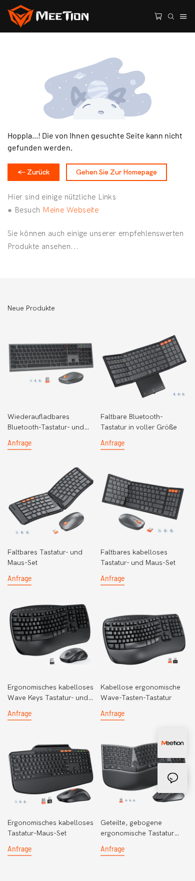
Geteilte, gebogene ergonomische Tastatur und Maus (137, 828)
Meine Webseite (70, 210)
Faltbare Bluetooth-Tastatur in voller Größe (138, 422)
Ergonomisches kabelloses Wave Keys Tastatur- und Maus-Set (51, 693)
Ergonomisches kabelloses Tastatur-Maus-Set (51, 828)
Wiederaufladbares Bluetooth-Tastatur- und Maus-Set (46, 422)
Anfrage (20, 442)
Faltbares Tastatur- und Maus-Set (45, 557)
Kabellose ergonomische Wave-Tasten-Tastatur (140, 692)
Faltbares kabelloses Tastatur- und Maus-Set (138, 557)
